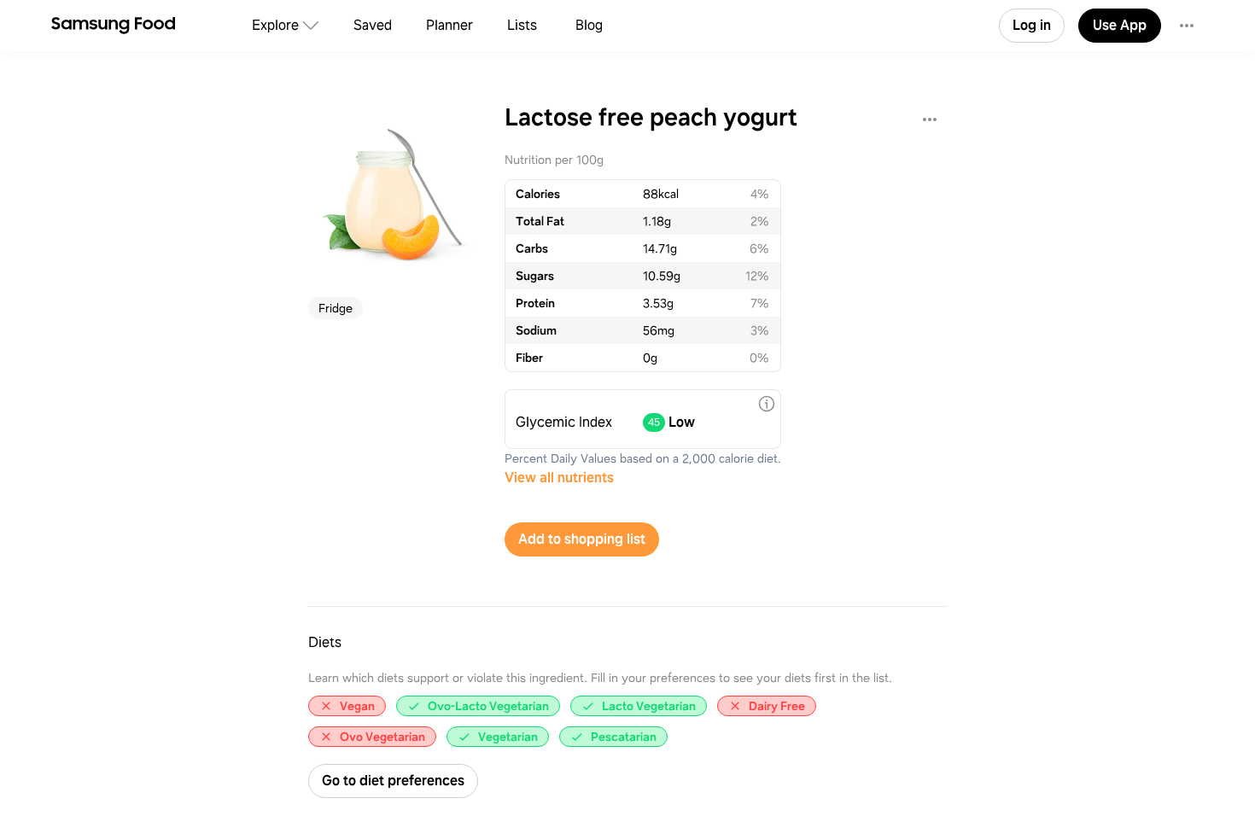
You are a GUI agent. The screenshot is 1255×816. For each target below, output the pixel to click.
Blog (589, 25)
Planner (449, 25)
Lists (522, 25)
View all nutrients (559, 478)
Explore (275, 25)
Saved (372, 25)
